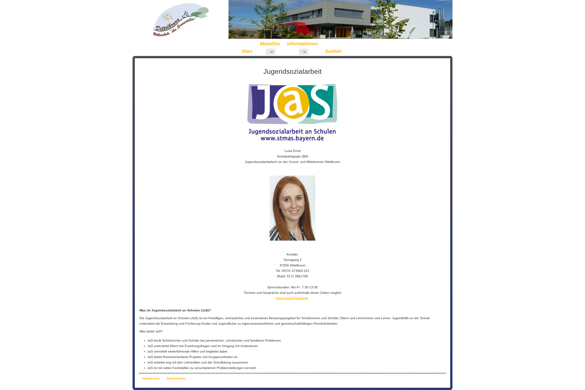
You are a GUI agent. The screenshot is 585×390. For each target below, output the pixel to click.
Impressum (150, 378)
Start (247, 51)
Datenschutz (176, 378)
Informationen (302, 43)
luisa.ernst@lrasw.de (292, 298)
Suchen (333, 51)
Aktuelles (270, 43)
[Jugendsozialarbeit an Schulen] (292, 112)
